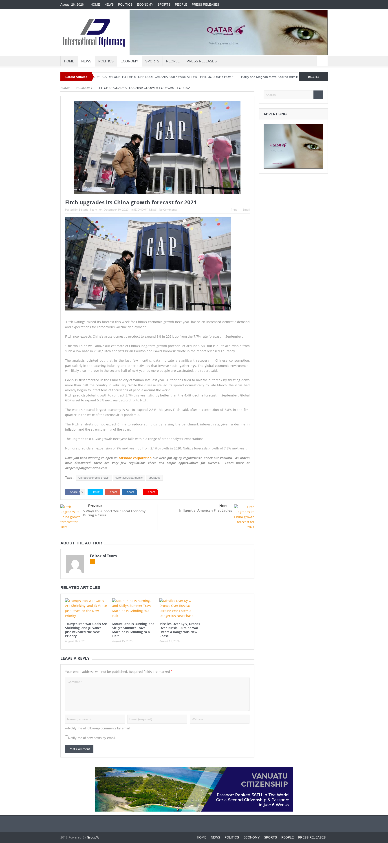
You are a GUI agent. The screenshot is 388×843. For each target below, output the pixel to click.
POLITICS (125, 4)
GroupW (93, 837)
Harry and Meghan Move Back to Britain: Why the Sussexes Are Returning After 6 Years (273, 77)
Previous (95, 506)
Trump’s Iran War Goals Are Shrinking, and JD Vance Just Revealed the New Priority (86, 630)
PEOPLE (181, 4)
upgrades (154, 477)
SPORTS (164, 4)
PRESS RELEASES (205, 4)
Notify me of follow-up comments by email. (99, 728)
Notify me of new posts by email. (92, 738)
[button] (157, 385)
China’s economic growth (93, 477)
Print (234, 209)
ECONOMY (145, 4)
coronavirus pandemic (129, 477)
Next (223, 506)
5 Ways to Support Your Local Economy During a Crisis (114, 513)
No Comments (168, 209)
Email (246, 209)
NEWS (109, 4)
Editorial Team (88, 209)
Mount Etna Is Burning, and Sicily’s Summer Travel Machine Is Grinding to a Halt (133, 630)
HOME (95, 4)
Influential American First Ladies (205, 510)
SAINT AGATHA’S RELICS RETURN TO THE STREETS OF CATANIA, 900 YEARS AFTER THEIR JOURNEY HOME (121, 77)
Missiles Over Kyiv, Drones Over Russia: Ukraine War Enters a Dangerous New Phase (179, 630)
